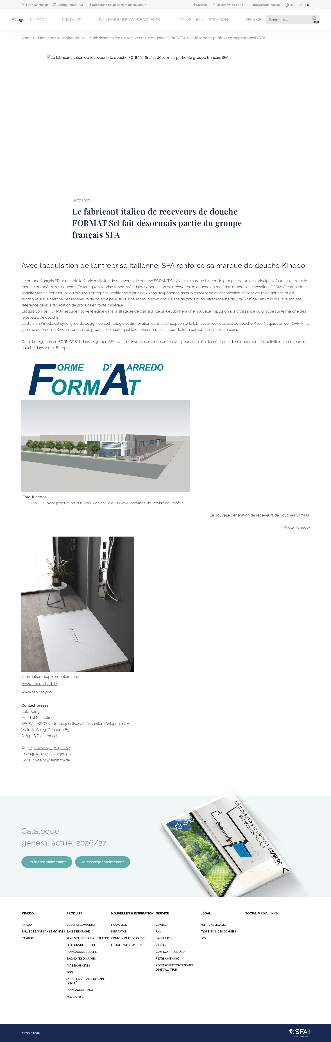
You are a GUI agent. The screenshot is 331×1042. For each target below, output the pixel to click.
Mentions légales (213, 924)
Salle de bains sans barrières (129, 19)
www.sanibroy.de (37, 692)
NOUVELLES (119, 924)
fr (307, 5)
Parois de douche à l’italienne (87, 938)
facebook (257, 924)
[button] (315, 19)
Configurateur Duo (70, 5)
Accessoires (75, 997)
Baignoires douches (81, 958)
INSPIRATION (119, 931)
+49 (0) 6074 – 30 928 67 (49, 748)
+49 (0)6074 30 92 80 (229, 5)
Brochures (164, 938)
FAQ (158, 931)
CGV (203, 938)
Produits (71, 19)
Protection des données (218, 931)
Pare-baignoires (78, 965)
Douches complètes (80, 924)
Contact (201, 5)
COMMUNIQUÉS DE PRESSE (128, 938)
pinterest (287, 924)
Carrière (28, 938)
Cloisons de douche (81, 945)
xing (307, 924)
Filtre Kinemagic (37, 5)
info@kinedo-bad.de (266, 5)
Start (25, 38)
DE (292, 5)
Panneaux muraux (79, 990)
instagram (247, 924)
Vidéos (160, 945)
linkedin (297, 924)
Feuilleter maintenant (47, 862)
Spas (69, 972)
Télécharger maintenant (103, 862)
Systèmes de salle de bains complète (85, 981)
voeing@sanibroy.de (52, 760)
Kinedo (37, 19)
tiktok (267, 924)
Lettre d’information (126, 945)
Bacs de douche (77, 931)
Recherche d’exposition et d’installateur (118, 5)
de (300, 5)
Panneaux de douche (81, 951)
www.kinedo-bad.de (39, 683)
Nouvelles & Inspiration (203, 19)
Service (253, 19)
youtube (277, 924)
